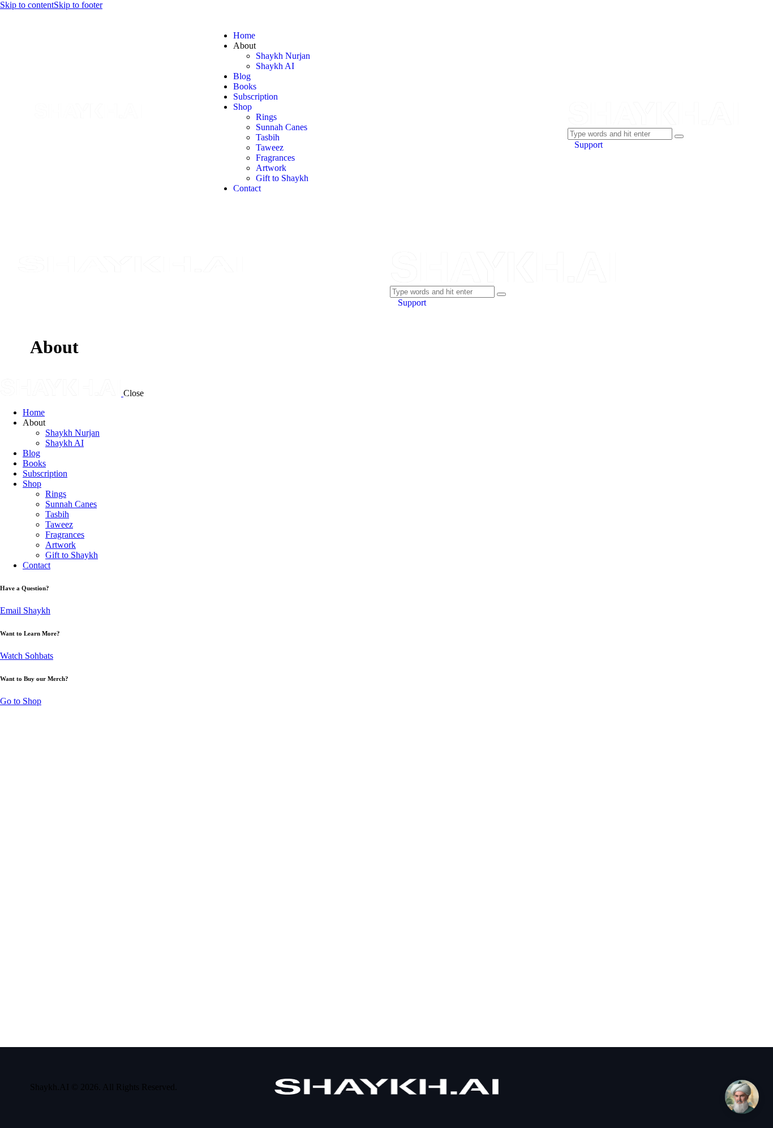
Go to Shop (20, 701)
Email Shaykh (25, 610)
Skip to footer (78, 5)
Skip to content (27, 5)
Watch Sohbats (26, 655)
